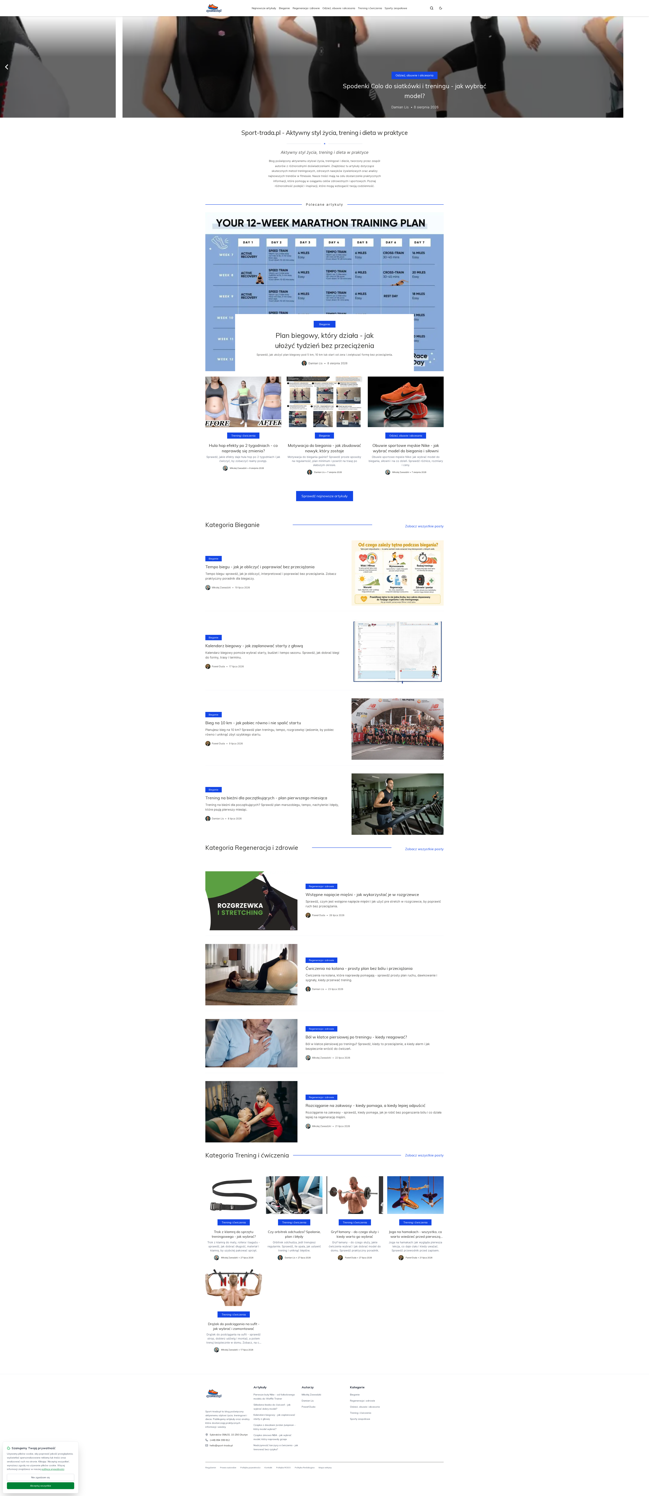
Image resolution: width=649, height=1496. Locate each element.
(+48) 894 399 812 (220, 1440)
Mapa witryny (325, 1467)
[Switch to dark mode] (441, 8)
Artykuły (260, 1387)
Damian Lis (308, 1400)
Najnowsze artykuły (264, 8)
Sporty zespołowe (396, 8)
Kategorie (357, 1387)
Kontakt (268, 1467)
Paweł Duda (308, 1406)
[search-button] (432, 8)
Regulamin (210, 1467)
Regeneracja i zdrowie (306, 8)
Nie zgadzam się (40, 1477)
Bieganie (284, 8)
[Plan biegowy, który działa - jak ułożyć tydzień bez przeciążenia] (324, 291)
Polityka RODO (283, 1467)
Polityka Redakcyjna (305, 1467)
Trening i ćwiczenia (370, 8)
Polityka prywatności (250, 1467)
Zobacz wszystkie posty (424, 526)
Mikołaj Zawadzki (311, 1394)
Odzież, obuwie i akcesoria (338, 8)
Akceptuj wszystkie (40, 1485)
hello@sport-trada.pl (221, 1445)
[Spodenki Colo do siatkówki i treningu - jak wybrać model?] (324, 67)
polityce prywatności (53, 1469)
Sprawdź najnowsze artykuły (325, 496)
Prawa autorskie (228, 1467)
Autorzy (308, 1387)
